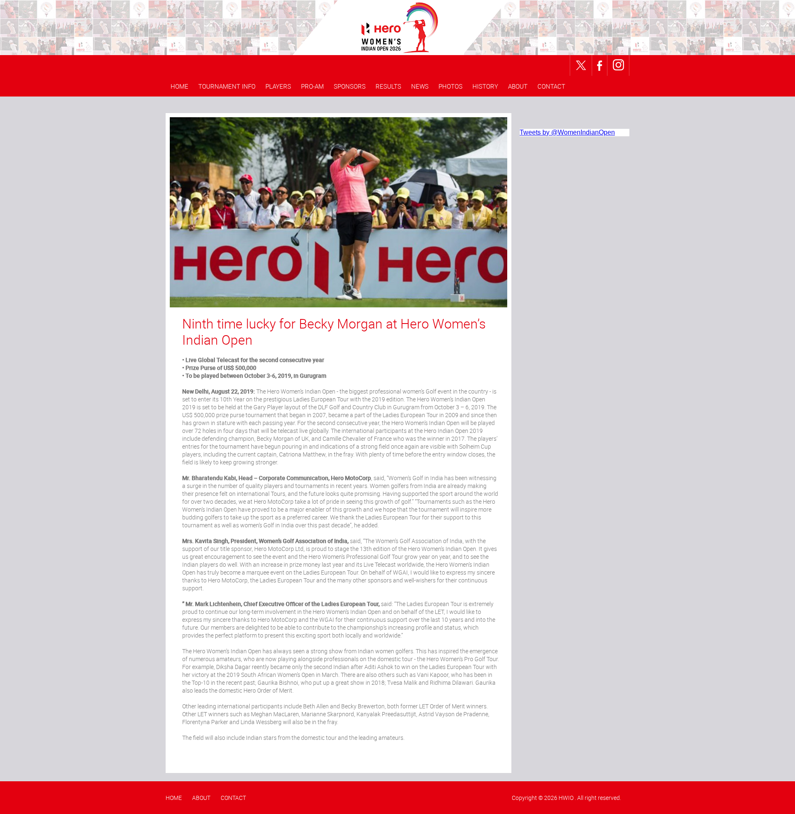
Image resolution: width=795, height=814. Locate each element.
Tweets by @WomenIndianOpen (567, 132)
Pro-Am (312, 86)
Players (278, 86)
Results (388, 86)
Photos (450, 86)
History (485, 86)
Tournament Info (226, 86)
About (518, 86)
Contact (551, 86)
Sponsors (350, 86)
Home (179, 86)
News (420, 86)
